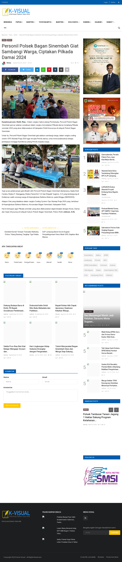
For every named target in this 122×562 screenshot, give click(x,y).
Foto (86, 275)
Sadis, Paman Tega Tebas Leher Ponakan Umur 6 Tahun (67, 541)
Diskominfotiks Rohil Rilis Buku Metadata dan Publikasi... (40, 308)
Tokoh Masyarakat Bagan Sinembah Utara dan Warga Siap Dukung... (66, 349)
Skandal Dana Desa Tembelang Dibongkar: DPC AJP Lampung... (110, 173)
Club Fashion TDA (110, 270)
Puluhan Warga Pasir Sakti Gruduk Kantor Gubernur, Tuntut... (66, 519)
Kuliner (112, 265)
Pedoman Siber (112, 557)
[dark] (119, 2)
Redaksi (101, 557)
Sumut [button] (110, 22)
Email (44, 377)
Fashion (109, 275)
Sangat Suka (28, 262)
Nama (6, 377)
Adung (104, 162)
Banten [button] (30, 22)
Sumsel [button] (86, 22)
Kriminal (104, 265)
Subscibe (114, 532)
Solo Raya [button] (73, 22)
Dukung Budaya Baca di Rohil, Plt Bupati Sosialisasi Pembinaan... (14, 308)
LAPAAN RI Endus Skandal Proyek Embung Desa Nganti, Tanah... (110, 190)
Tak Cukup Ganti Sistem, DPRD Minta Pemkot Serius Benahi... (111, 350)
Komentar (9, 371)
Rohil (15, 35)
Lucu (38, 262)
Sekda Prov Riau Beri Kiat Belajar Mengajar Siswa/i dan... (14, 349)
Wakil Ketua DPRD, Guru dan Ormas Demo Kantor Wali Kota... (110, 334)
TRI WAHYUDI (106, 197)
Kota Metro (88, 255)
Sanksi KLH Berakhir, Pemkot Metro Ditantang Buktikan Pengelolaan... (111, 366)
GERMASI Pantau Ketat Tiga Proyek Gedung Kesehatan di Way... (98, 434)
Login (106, 2)
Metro (98, 255)
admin (6, 314)
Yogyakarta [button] (45, 22)
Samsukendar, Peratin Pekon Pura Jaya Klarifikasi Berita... (110, 157)
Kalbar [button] (98, 22)
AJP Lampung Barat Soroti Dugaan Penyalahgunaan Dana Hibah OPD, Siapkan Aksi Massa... (60, 234)
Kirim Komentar (12, 405)
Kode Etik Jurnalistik (88, 557)
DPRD (106, 255)
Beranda (8, 22)
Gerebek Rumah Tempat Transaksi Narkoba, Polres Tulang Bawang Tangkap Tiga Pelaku (22, 233)
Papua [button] (18, 22)
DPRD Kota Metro (90, 265)
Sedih (59, 262)
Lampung (88, 260)
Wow (70, 262)
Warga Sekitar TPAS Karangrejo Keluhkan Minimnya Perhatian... (110, 383)
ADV (105, 260)
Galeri (98, 270)
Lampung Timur (97, 275)
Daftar (113, 2)
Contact (5, 2)
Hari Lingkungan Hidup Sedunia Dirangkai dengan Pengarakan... (39, 349)
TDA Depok (88, 270)
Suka (7, 262)
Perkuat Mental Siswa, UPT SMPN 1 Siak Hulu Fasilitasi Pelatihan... (110, 211)
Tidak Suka (18, 262)
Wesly (9, 63)
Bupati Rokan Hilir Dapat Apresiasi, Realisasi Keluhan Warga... (65, 308)
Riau (10, 35)
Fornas (97, 260)
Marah (49, 262)
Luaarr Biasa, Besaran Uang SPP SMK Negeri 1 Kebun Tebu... (66, 530)
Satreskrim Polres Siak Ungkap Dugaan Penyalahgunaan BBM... (111, 230)
